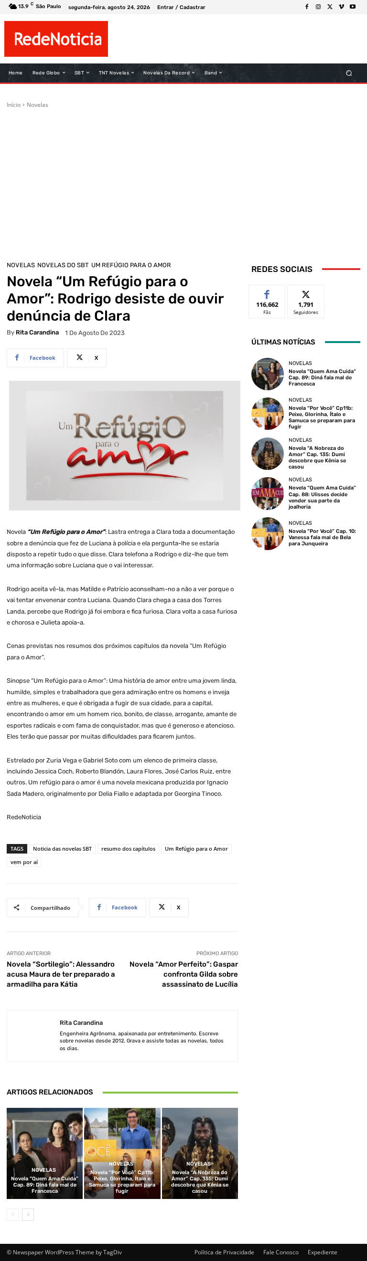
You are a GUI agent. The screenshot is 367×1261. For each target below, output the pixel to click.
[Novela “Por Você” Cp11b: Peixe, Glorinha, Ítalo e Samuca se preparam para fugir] (122, 1153)
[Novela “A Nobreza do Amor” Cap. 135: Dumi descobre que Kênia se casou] (200, 1153)
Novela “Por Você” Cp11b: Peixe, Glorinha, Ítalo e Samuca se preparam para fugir (122, 1182)
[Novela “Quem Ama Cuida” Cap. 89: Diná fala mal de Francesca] (45, 1153)
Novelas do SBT (63, 265)
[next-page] (28, 1215)
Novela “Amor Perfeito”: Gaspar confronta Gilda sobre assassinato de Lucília (184, 974)
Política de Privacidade (224, 1252)
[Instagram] (318, 7)
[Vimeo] (341, 7)
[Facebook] (307, 7)
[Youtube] (352, 7)
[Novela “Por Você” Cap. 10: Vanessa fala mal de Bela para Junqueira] (267, 533)
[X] (329, 7)
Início (14, 105)
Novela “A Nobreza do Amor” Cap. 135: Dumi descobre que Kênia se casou (199, 1182)
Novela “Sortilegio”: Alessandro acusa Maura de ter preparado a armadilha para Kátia (61, 974)
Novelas (37, 105)
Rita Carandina (37, 332)
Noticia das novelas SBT (62, 848)
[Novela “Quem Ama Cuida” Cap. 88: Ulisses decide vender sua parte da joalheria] (267, 493)
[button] (349, 72)
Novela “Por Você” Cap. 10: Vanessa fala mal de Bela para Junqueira (322, 537)
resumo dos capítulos (128, 848)
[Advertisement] (183, 181)
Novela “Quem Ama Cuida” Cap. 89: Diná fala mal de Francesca (44, 1185)
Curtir (267, 292)
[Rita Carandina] (33, 1036)
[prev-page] (13, 1215)
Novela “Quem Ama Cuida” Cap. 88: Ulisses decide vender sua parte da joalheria (322, 497)
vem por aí (24, 861)
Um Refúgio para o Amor (131, 265)
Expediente (322, 1252)
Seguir (306, 292)
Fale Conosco (281, 1252)
